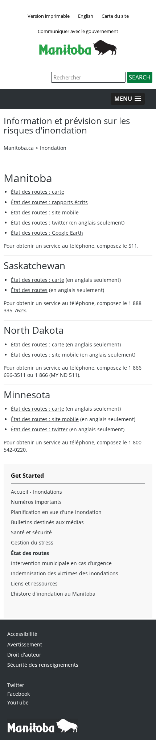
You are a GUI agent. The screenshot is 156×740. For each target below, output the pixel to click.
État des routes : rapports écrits (49, 202)
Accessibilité (22, 633)
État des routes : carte (37, 191)
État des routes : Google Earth (47, 232)
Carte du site (115, 16)
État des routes (29, 290)
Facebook (18, 693)
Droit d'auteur (24, 654)
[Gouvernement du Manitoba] (78, 53)
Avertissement (24, 644)
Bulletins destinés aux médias (47, 522)
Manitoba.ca (19, 147)
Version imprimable (49, 16)
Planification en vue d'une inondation (56, 512)
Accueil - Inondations (36, 491)
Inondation (53, 147)
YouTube (18, 702)
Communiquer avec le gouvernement (78, 31)
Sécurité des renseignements (42, 664)
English (85, 16)
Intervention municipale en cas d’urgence (61, 563)
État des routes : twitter (39, 222)
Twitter (15, 685)
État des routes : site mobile (45, 212)
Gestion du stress (32, 542)
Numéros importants (36, 501)
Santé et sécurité (31, 532)
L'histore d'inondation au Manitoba (53, 593)
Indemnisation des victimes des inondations (64, 573)
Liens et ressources (34, 583)
